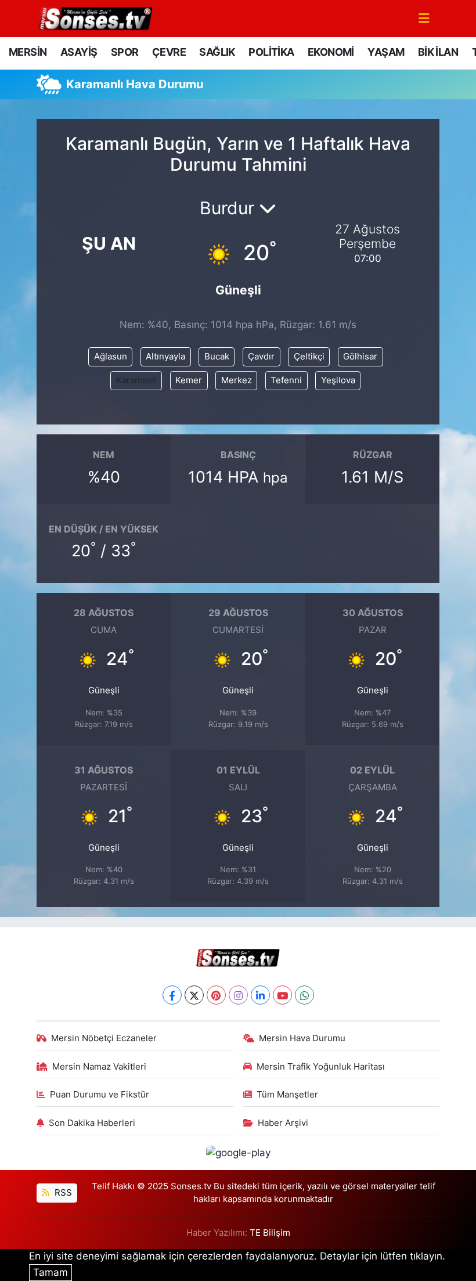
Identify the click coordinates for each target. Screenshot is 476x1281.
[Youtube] (282, 995)
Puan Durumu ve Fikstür (99, 1094)
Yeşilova (338, 380)
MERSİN (27, 52)
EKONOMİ (331, 52)
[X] (194, 995)
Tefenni (286, 380)
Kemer (188, 380)
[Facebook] (172, 995)
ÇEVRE (169, 52)
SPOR (125, 52)
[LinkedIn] (260, 995)
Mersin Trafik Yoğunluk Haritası (321, 1066)
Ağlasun (110, 356)
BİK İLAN (438, 52)
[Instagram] (238, 995)
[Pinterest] (216, 995)
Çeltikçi (309, 356)
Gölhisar (360, 356)
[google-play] (238, 1152)
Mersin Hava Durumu (302, 1038)
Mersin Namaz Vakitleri (99, 1066)
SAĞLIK (217, 52)
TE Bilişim (270, 1233)
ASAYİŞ (78, 52)
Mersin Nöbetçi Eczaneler (104, 1038)
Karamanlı (136, 380)
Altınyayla (165, 356)
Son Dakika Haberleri (92, 1123)
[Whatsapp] (304, 995)
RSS (62, 1193)
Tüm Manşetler (287, 1094)
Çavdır (261, 356)
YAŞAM (385, 52)
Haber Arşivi (283, 1123)
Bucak (216, 356)
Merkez (236, 380)
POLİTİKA (271, 52)
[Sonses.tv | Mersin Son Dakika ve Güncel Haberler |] (95, 17)
